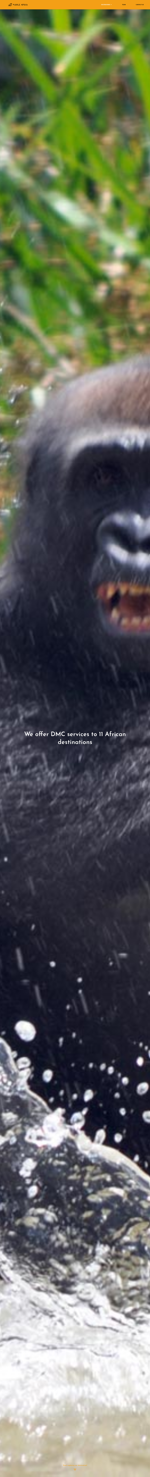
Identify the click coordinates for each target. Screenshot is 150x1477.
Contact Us (140, 4)
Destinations (105, 4)
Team (124, 4)
